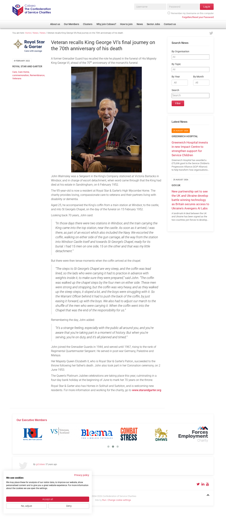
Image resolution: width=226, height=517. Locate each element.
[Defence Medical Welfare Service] (161, 434)
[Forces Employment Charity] (193, 434)
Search (175, 90)
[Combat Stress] (129, 434)
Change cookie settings (119, 500)
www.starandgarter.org (146, 390)
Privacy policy (81, 475)
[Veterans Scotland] (64, 434)
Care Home (23, 72)
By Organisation (180, 51)
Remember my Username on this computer (192, 13)
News (35, 33)
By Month (198, 76)
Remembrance (37, 75)
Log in (206, 6)
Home (28, 33)
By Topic (176, 64)
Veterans (16, 78)
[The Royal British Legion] (32, 434)
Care (14, 72)
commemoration (20, 75)
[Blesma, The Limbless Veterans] (96, 434)
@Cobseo (40, 464)
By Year (176, 76)
